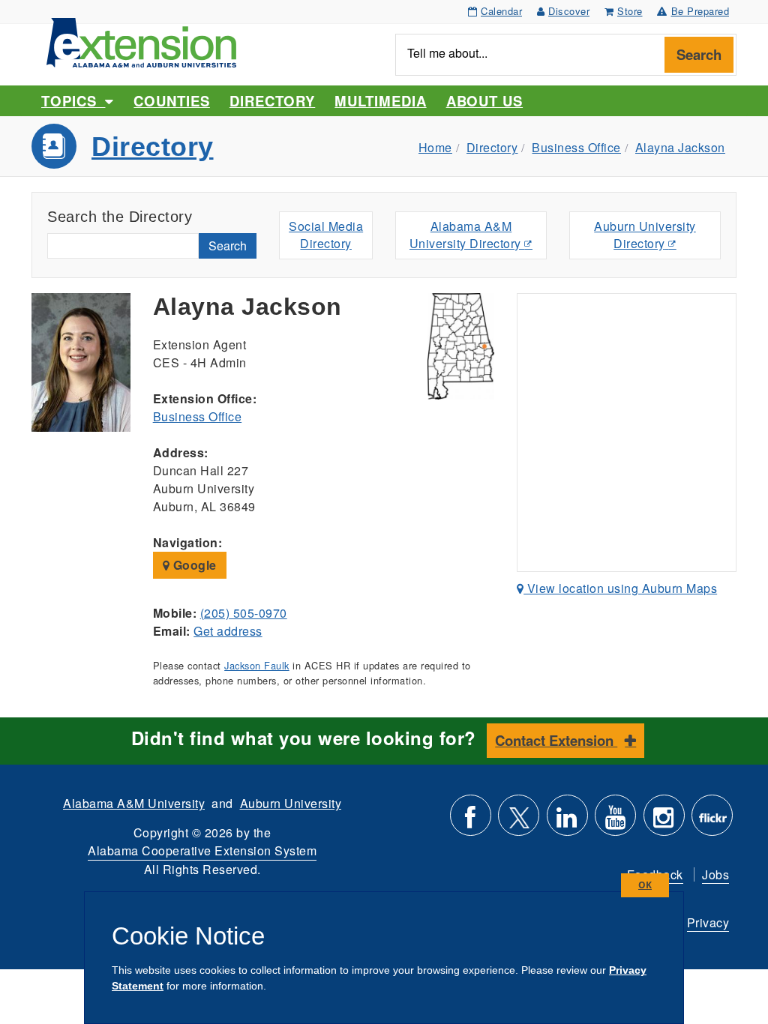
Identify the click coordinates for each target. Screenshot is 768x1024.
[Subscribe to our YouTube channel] (615, 821)
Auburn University (291, 803)
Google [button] (193, 564)
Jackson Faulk (257, 665)
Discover (569, 11)
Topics (73, 101)
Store (630, 11)
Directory (272, 101)
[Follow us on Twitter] (518, 821)
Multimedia (380, 101)
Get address (228, 630)
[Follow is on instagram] (664, 821)
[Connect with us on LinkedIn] (567, 821)
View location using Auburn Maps (620, 588)
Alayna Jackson (680, 147)
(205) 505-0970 (243, 612)
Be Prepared (700, 11)
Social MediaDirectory (326, 234)
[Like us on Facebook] (470, 821)
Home (435, 147)
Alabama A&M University (134, 803)
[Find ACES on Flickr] (712, 821)
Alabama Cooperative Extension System (202, 850)
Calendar (501, 11)
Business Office (576, 147)
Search (699, 54)
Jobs (715, 874)
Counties (171, 101)
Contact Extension (556, 740)
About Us (484, 101)
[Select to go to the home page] (141, 40)
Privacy (708, 922)
